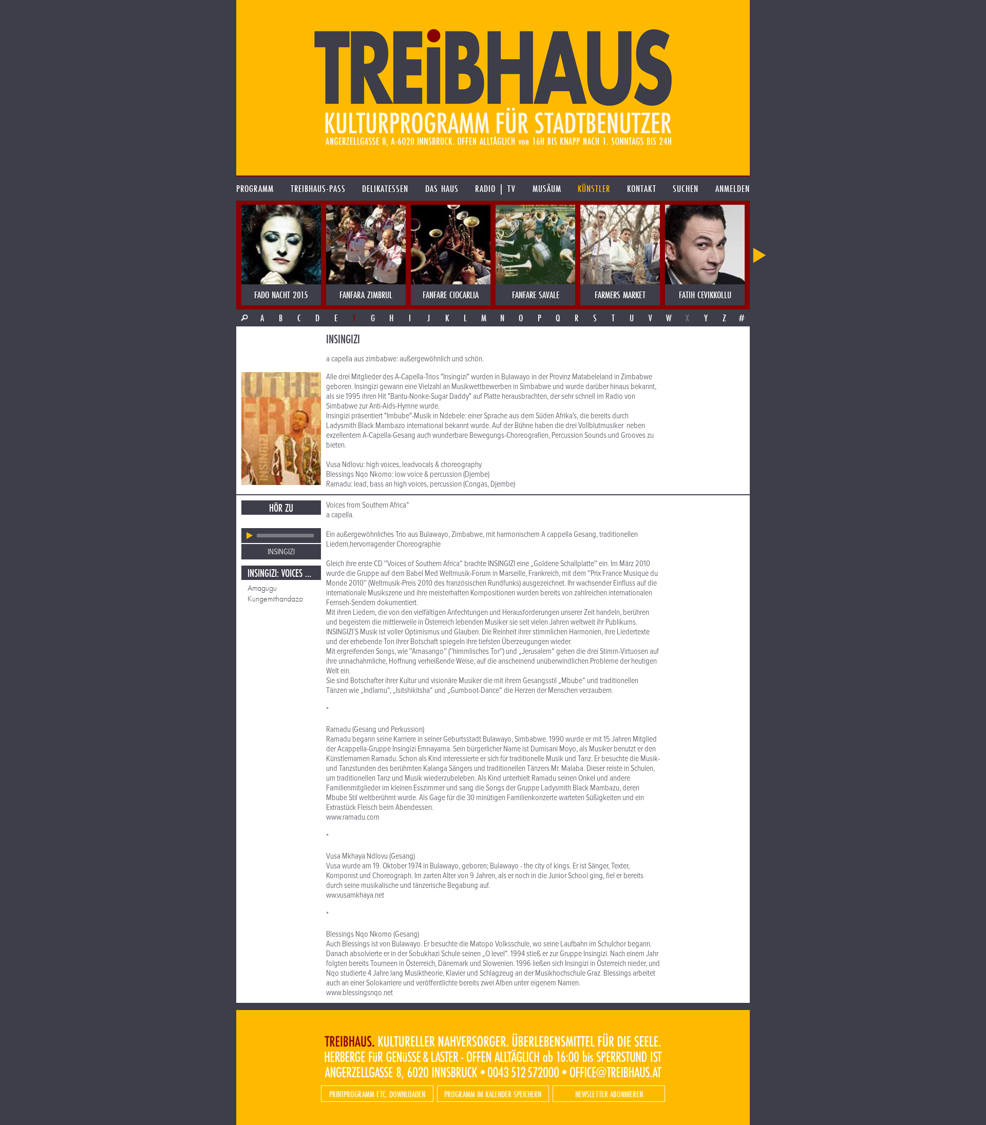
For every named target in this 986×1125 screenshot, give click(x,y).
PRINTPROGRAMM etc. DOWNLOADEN (377, 1094)
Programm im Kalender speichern (492, 1094)
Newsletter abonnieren (609, 1094)
